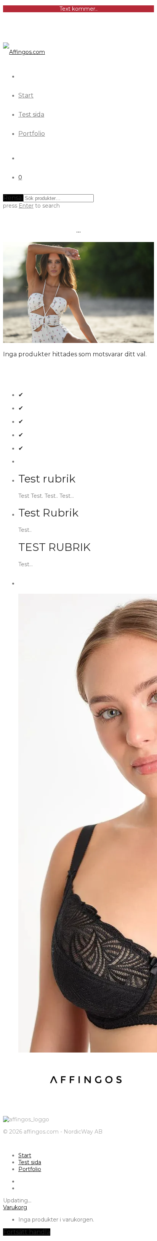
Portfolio (31, 133)
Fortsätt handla (26, 1232)
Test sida (31, 114)
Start (26, 95)
